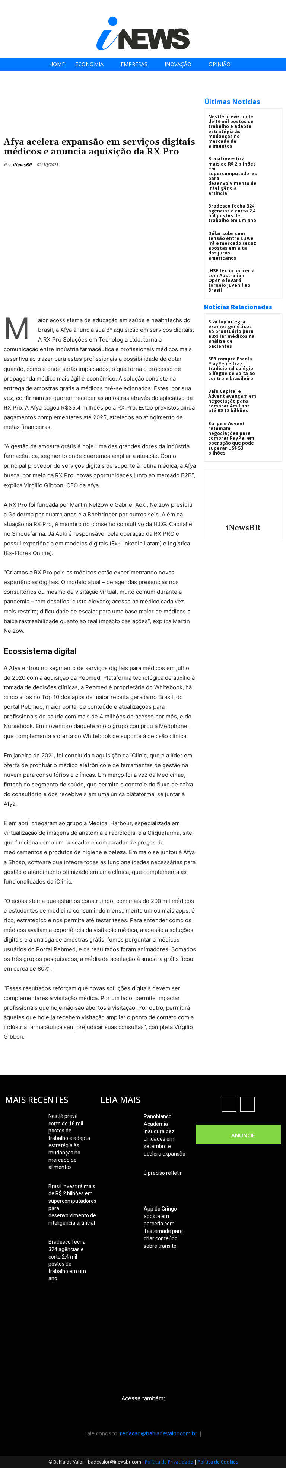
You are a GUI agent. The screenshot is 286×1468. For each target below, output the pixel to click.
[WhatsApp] (128, 181)
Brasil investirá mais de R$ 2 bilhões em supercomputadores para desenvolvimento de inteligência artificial (232, 176)
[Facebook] (222, 8)
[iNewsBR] (243, 495)
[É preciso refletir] (119, 1182)
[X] (256, 8)
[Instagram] (239, 8)
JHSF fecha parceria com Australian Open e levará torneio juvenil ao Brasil (231, 280)
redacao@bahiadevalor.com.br (158, 1433)
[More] (146, 181)
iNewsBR (22, 164)
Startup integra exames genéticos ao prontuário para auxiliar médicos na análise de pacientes (231, 333)
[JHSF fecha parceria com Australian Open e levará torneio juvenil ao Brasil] (269, 277)
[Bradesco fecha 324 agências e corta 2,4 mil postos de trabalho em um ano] (269, 212)
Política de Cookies (218, 1462)
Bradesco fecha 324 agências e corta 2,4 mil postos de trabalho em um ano (232, 213)
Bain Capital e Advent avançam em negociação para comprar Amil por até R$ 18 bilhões (232, 401)
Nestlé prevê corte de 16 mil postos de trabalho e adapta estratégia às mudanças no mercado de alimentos (231, 131)
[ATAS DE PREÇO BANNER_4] (100, 93)
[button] (278, 8)
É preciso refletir (163, 1173)
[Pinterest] (111, 181)
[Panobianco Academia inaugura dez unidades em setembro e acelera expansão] (119, 1126)
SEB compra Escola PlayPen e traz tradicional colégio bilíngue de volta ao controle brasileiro (231, 369)
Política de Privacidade (169, 1462)
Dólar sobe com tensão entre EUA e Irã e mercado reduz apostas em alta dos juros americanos (232, 245)
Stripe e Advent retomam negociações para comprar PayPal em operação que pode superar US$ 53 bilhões (231, 438)
